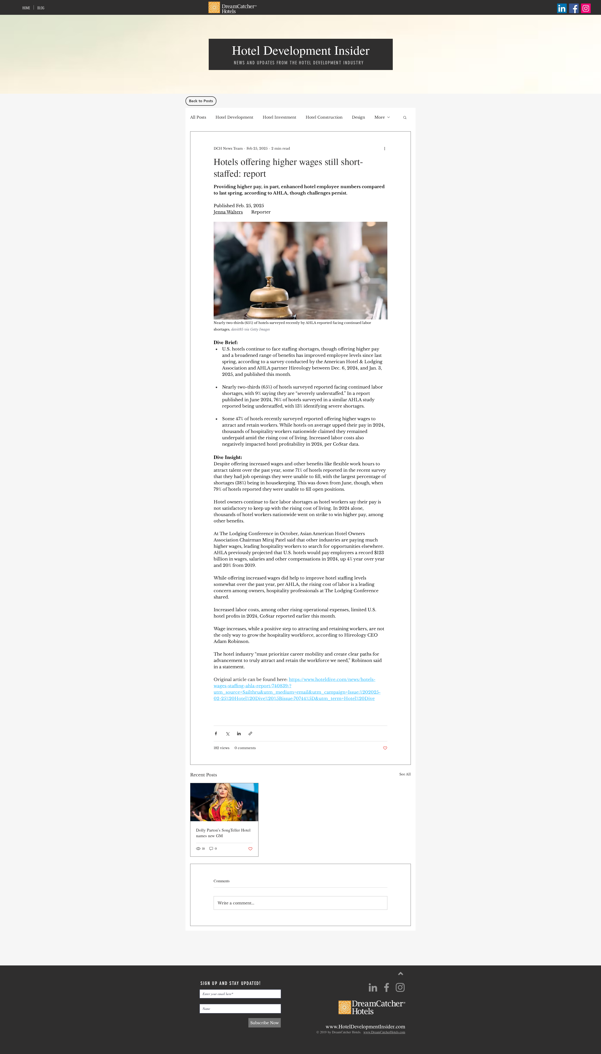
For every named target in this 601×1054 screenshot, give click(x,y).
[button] (405, 117)
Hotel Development (234, 117)
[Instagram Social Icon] (586, 8)
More (379, 117)
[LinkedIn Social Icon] (562, 8)
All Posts (198, 117)
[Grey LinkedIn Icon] (373, 987)
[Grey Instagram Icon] (400, 987)
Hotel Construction (324, 117)
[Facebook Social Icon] (574, 8)
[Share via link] (250, 733)
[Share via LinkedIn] (239, 733)
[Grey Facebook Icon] (387, 987)
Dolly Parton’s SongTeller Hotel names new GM (223, 832)
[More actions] (384, 148)
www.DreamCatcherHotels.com (384, 1032)
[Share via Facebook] (216, 733)
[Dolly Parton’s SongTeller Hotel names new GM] (224, 802)
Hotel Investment (279, 117)
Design (358, 117)
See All (405, 774)
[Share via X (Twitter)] (227, 733)
